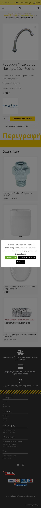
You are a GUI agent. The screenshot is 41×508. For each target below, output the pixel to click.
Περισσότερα (20, 254)
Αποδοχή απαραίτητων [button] (27, 258)
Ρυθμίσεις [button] (20, 262)
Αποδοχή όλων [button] (11, 258)
